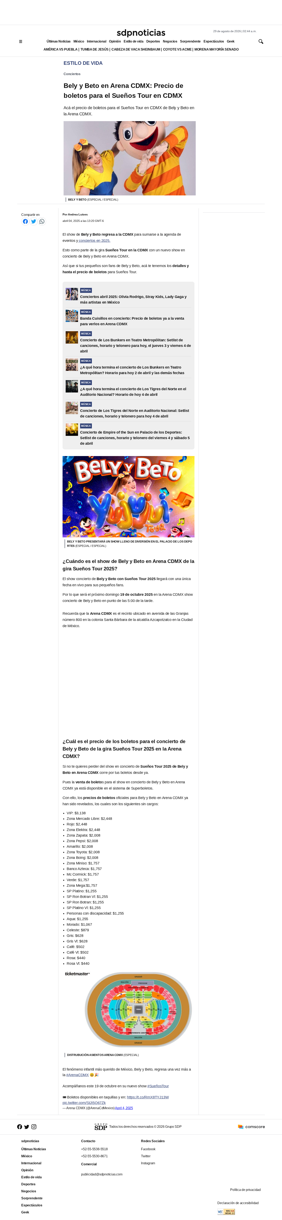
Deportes (153, 41)
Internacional (96, 41)
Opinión (115, 41)
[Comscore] (251, 1126)
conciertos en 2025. (94, 241)
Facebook (148, 1149)
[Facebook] (25, 221)
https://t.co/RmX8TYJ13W (148, 1097)
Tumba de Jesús (95, 49)
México (78, 41)
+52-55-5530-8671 (94, 1156)
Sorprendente (190, 41)
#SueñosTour (158, 1086)
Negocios (170, 41)
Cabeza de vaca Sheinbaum (135, 49)
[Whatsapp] (42, 221)
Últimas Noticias (59, 41)
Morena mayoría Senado (216, 49)
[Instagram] (33, 1126)
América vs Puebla (61, 49)
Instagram (148, 1163)
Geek (231, 41)
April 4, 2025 (124, 1108)
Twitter (145, 1156)
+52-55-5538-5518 (94, 1149)
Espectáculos (214, 41)
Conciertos (72, 74)
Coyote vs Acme (177, 49)
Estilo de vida (133, 41)
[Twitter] (34, 221)
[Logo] (141, 33)
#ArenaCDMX (77, 1075)
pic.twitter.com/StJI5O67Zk (84, 1103)
